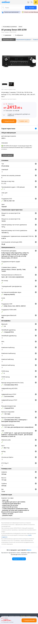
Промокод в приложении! (11, 12)
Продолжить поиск (19, 559)
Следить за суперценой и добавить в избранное (19, 114)
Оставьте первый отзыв (9, 89)
